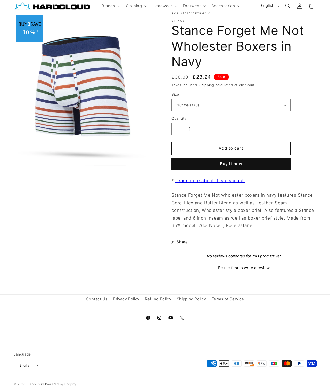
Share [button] (182, 242)
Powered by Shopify (60, 384)
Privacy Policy (126, 299)
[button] (110, 6)
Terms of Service (228, 299)
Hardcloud (35, 384)
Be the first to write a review (244, 267)
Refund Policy (158, 299)
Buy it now (231, 163)
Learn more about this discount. (210, 180)
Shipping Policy (191, 299)
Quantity (178, 118)
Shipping (206, 85)
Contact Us (97, 299)
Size (175, 94)
